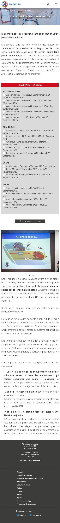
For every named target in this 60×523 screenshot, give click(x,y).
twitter (22, 516)
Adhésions (21, 482)
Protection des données (26, 504)
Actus (19, 488)
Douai (6, 163)
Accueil (4, 10)
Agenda (20, 498)
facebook (37, 516)
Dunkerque (9, 127)
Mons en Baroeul (12, 91)
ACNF (19, 494)
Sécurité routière (23, 485)
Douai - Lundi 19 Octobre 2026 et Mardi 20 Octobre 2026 (30, 166)
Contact (20, 491)
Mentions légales (24, 501)
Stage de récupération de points (30, 478)
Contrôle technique (24, 475)
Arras (6, 184)
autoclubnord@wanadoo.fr (30, 461)
